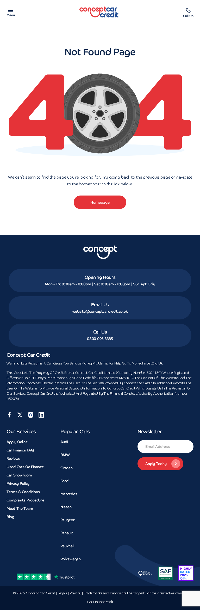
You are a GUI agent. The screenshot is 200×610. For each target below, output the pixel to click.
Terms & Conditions (23, 491)
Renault (66, 533)
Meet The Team (20, 508)
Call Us (100, 332)
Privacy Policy (18, 483)
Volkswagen (70, 559)
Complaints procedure (25, 500)
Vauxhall (67, 546)
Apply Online (17, 441)
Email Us (100, 304)
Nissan (66, 507)
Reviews (13, 458)
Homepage (100, 202)
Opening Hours (100, 277)
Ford (64, 481)
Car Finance (100, 602)
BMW (65, 454)
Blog (10, 516)
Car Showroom (19, 475)
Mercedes (68, 494)
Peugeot (67, 520)
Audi (64, 441)
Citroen (66, 468)
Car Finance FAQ (20, 450)
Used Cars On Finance (25, 466)
